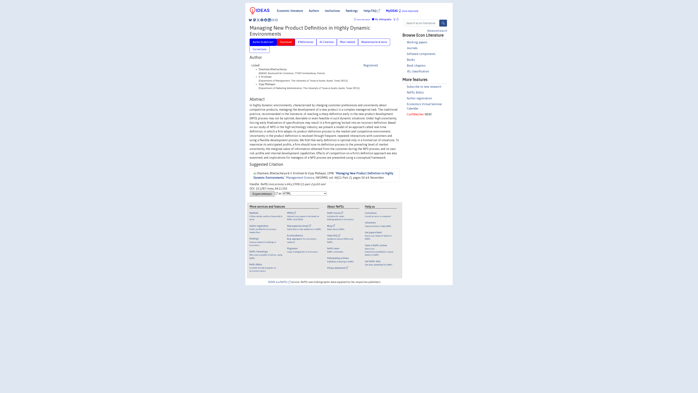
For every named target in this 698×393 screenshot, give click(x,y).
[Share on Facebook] (261, 20)
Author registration (419, 98)
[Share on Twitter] (258, 20)
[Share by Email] (272, 20)
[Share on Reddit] (265, 20)
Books (411, 59)
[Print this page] (276, 20)
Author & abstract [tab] (263, 42)
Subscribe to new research (424, 86)
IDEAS (271, 282)
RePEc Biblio (415, 92)
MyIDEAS (402, 10)
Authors (314, 10)
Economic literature (290, 10)
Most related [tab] (347, 42)
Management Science (300, 177)
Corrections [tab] (259, 49)
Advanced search (437, 30)
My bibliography (383, 19)
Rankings (352, 10)
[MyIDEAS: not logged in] (396, 19)
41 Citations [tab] (327, 42)
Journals (412, 48)
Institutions (332, 10)
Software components (421, 53)
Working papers (417, 42)
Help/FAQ (370, 10)
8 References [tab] (305, 42)
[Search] (443, 23)
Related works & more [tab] (374, 42)
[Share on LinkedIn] (269, 20)
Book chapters (416, 65)
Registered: (370, 65)
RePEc (284, 282)
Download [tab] (286, 42)
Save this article (363, 20)
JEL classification (418, 71)
